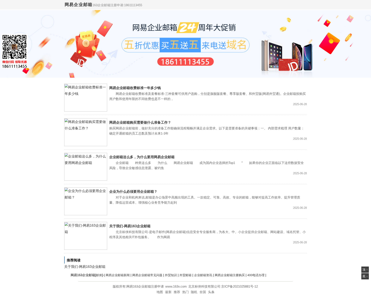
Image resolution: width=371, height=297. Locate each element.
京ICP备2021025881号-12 (239, 286)
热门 (185, 292)
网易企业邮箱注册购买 (230, 275)
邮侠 (99, 275)
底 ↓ (365, 276)
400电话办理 (256, 275)
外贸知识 (171, 275)
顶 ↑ (365, 269)
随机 (194, 292)
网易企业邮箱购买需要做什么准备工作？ (140, 122)
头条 (211, 292)
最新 (168, 292)
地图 (160, 292)
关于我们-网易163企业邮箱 (130, 226)
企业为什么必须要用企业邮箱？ (133, 191)
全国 (202, 292)
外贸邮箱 (185, 275)
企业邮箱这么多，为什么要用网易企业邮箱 (142, 157)
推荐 (177, 292)
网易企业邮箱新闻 (118, 275)
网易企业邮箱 (79, 4)
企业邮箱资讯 (203, 275)
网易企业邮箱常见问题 (147, 275)
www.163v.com (176, 286)
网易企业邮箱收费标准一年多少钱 (135, 88)
